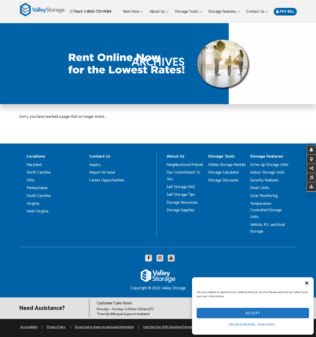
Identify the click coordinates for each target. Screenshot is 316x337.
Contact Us (255, 11)
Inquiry (95, 164)
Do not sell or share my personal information (104, 327)
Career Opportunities (106, 180)
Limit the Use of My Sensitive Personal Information (177, 327)
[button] (306, 283)
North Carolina (39, 172)
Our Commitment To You (183, 175)
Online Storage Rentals (227, 164)
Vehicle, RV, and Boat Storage (267, 228)
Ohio (31, 180)
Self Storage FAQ (181, 186)
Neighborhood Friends (185, 164)
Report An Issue (102, 172)
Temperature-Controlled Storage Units (266, 210)
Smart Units (259, 187)
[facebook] (148, 258)
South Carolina (38, 195)
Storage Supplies (180, 210)
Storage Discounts (223, 180)
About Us (157, 11)
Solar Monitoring (264, 195)
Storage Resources (182, 202)
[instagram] (159, 258)
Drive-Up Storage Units (269, 164)
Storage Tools (186, 11)
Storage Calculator (223, 172)
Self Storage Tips (181, 194)
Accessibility (28, 327)
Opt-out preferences (242, 324)
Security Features (264, 180)
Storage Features (222, 11)
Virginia (33, 203)
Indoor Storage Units (267, 172)
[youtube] (171, 258)
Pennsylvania (37, 187)
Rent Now (131, 11)
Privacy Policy (266, 324)
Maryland (34, 164)
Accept (252, 313)
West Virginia (37, 211)
